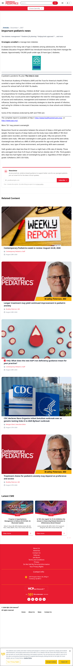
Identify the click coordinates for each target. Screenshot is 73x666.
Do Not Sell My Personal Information (36, 564)
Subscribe (62, 180)
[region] (36, 657)
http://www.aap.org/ (10, 120)
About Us (36, 548)
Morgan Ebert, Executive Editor (16, 424)
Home (23, 612)
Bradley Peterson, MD (13, 309)
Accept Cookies (51, 662)
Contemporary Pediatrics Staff (15, 251)
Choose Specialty (34, 8)
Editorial (37, 555)
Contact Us (36, 553)
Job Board (36, 557)
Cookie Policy (28, 658)
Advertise (36, 551)
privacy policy (39, 184)
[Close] (70, 651)
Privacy (36, 562)
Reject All (64, 662)
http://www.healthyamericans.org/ (48, 118)
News (39, 612)
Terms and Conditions (36, 560)
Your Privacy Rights (36, 567)
